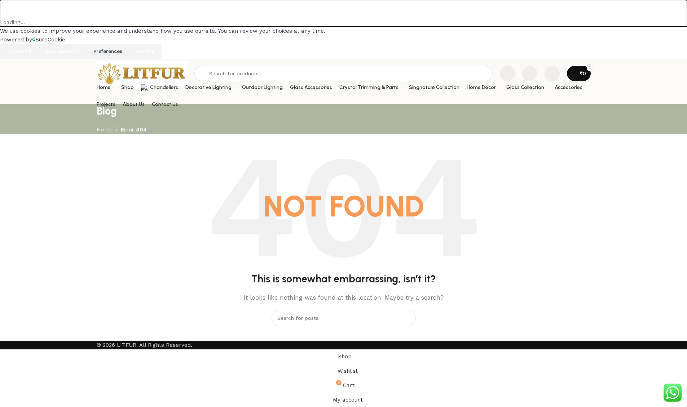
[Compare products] (507, 73)
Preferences (107, 51)
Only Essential (62, 51)
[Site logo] (142, 73)
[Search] (407, 318)
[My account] (552, 73)
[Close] (9, 9)
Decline (145, 51)
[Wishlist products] (530, 73)
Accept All (19, 51)
